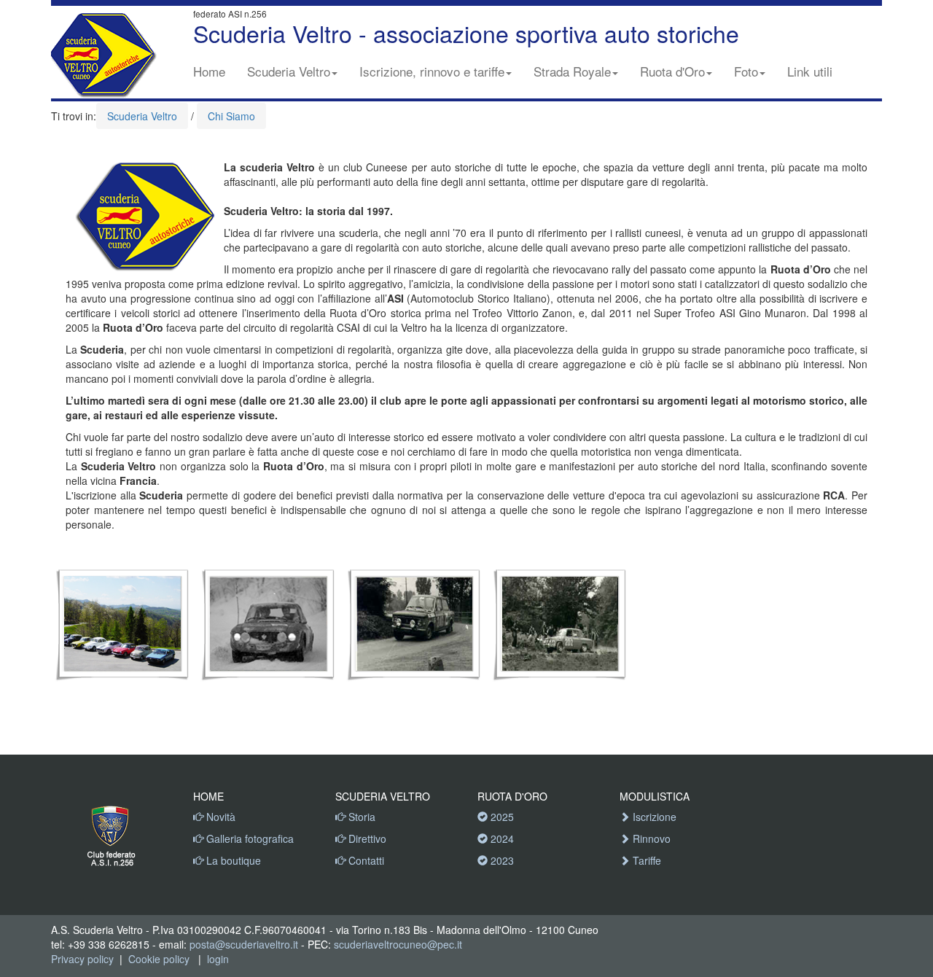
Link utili (809, 71)
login (218, 958)
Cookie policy (159, 958)
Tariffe (645, 860)
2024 (501, 838)
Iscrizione (653, 816)
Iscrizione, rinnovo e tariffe (431, 71)
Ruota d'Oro (672, 71)
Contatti (365, 860)
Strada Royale (572, 71)
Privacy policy (82, 958)
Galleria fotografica (248, 838)
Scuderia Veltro (288, 71)
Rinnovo (650, 838)
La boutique (232, 860)
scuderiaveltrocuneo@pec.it (398, 944)
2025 (501, 816)
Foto (746, 71)
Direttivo (366, 838)
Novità (219, 816)
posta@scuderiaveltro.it (244, 944)
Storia (360, 816)
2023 (501, 860)
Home (209, 71)
